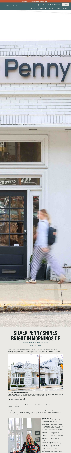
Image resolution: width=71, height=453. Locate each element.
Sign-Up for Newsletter (53, 5)
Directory (50, 8)
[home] (11, 6)
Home (33, 8)
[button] (41, 8)
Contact (66, 5)
